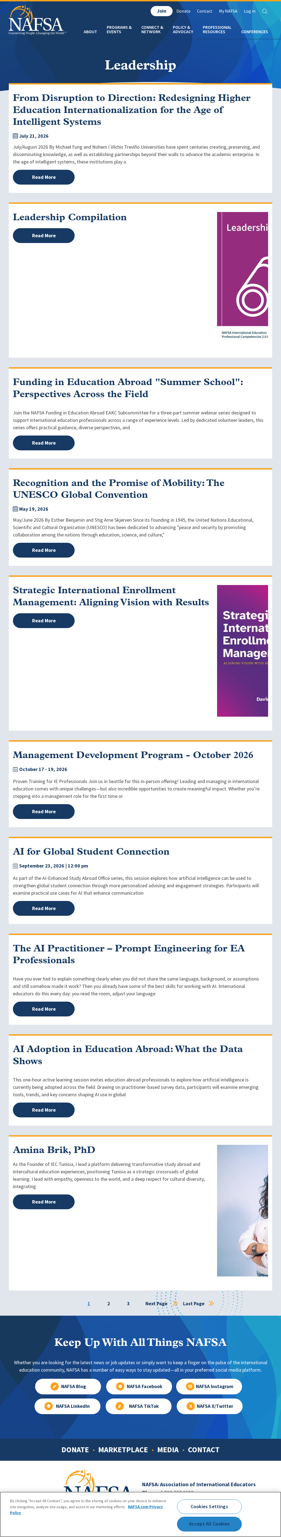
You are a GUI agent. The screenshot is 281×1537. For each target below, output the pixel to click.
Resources (214, 32)
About (90, 32)
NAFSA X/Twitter (215, 1406)
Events (114, 32)
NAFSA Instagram (214, 1386)
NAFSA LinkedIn (73, 1406)
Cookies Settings (209, 1506)
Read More (44, 177)
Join (161, 11)
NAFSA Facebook (144, 1386)
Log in (249, 11)
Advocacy (183, 32)
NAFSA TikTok (144, 1406)
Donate (183, 11)
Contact (204, 11)
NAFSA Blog (73, 1386)
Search (265, 11)
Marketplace (123, 1449)
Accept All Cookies (209, 1524)
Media (168, 1449)
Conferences (254, 32)
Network (151, 32)
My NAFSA (228, 11)
